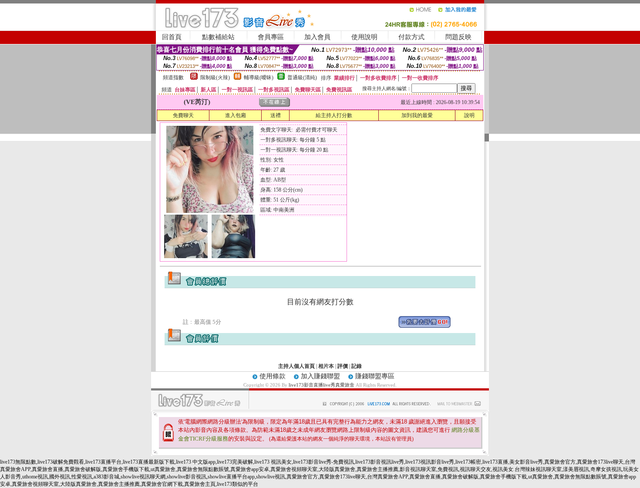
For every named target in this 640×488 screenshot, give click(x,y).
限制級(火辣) (215, 77)
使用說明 (364, 37)
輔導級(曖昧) (258, 77)
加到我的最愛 (417, 115)
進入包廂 (235, 115)
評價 (342, 366)
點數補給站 (218, 37)
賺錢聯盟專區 (374, 376)
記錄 (356, 366)
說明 (469, 115)
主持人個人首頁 (296, 366)
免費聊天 (183, 115)
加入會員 (317, 37)
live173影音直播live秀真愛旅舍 (321, 384)
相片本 (326, 366)
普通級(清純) (302, 77)
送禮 (275, 115)
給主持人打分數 (334, 115)
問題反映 (458, 37)
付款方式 (411, 37)
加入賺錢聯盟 (320, 376)
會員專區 (271, 37)
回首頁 (172, 37)
